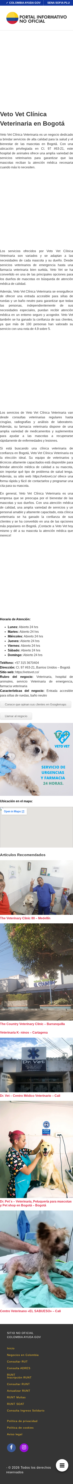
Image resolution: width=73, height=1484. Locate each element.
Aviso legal (14, 1434)
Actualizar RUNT (18, 1390)
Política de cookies (20, 1427)
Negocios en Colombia (23, 1354)
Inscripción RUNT (19, 1377)
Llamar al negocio (16, 716)
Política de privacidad (22, 1421)
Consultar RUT (17, 1361)
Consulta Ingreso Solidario (26, 1410)
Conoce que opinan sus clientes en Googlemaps (35, 704)
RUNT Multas (16, 1397)
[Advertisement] (36, 68)
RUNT (11, 1374)
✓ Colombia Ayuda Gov (23, 2)
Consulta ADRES (18, 1368)
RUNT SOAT (15, 1403)
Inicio (11, 1348)
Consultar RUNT (18, 1384)
